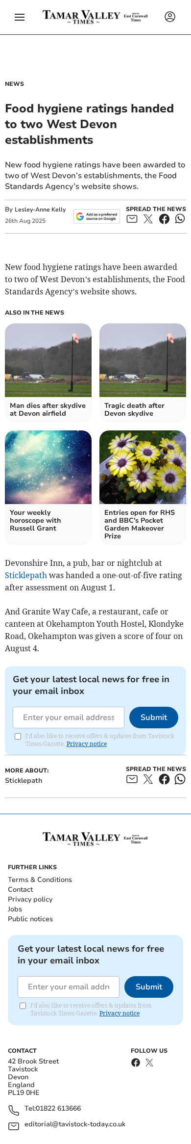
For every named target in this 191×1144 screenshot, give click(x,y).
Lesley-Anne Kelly (40, 209)
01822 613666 (58, 1109)
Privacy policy (30, 899)
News (14, 84)
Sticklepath (26, 575)
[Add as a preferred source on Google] (96, 216)
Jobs (15, 909)
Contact (20, 889)
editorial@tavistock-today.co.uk (74, 1124)
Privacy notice (87, 743)
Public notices (30, 919)
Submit (154, 717)
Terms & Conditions (40, 879)
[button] (19, 17)
